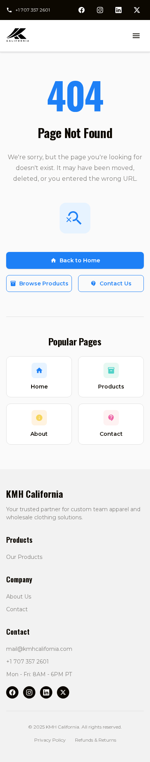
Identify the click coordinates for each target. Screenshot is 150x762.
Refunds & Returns (95, 740)
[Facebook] (12, 692)
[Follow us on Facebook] (81, 10)
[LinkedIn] (46, 692)
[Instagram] (29, 692)
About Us (18, 596)
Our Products (24, 557)
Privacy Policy (50, 740)
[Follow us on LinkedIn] (118, 10)
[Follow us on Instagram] (100, 10)
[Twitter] (63, 692)
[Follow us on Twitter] (137, 10)
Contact (17, 609)
